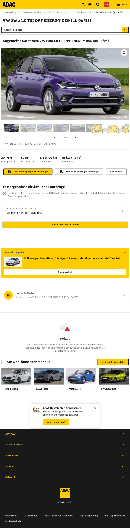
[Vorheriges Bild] (54, 137)
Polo (59, 12)
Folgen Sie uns (11, 455)
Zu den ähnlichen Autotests (65, 224)
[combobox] (61, 5)
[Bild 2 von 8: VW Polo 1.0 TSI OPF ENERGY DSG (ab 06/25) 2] (28, 128)
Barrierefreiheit (13, 521)
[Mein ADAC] (90, 4)
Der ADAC (9, 466)
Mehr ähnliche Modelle (113, 362)
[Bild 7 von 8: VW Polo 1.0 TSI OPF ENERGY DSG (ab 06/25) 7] (110, 128)
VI (69, 12)
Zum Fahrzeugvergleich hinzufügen (30, 171)
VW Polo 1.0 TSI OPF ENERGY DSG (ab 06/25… (101, 12)
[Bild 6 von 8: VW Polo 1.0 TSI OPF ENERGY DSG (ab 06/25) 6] (94, 128)
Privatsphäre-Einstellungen (58, 515)
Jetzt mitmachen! (56, 422)
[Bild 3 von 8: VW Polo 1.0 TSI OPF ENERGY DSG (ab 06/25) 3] (44, 128)
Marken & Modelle (31, 12)
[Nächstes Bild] (75, 137)
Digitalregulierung (88, 515)
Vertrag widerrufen (115, 515)
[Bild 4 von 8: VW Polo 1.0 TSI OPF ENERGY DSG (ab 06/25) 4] (61, 128)
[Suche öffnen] (83, 5)
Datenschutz (30, 515)
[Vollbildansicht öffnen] (124, 52)
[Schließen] (95, 408)
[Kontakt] (97, 4)
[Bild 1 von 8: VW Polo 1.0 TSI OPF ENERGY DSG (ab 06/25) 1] (11, 128)
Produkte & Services (14, 445)
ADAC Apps (10, 434)
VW (49, 12)
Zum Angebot (65, 272)
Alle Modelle (116, 171)
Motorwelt (10, 477)
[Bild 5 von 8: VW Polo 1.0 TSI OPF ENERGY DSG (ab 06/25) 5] (77, 128)
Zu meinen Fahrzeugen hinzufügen (81, 171)
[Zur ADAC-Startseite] (9, 4)
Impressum (11, 515)
